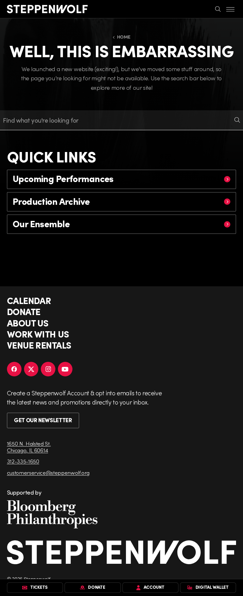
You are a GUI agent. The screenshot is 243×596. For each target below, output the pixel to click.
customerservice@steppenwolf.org (48, 472)
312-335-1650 (23, 461)
